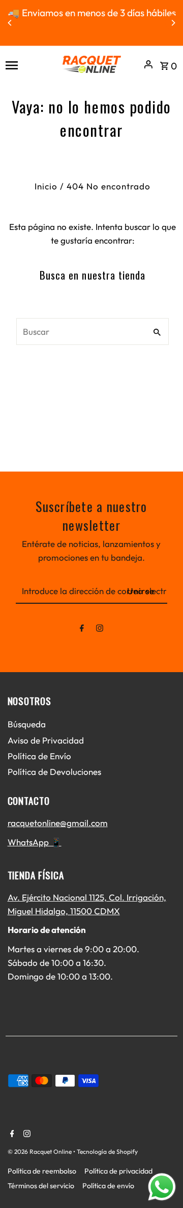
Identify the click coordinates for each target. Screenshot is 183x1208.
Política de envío (108, 1185)
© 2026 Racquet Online (40, 1151)
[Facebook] (82, 630)
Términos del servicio (41, 1185)
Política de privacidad (118, 1171)
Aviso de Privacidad (46, 740)
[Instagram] (99, 630)
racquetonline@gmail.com (58, 822)
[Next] (172, 22)
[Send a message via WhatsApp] (162, 1187)
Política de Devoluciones (54, 771)
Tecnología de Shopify (107, 1151)
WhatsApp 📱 (35, 842)
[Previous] (10, 22)
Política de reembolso (42, 1171)
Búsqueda (27, 724)
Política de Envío (39, 756)
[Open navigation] (30, 64)
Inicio (46, 186)
